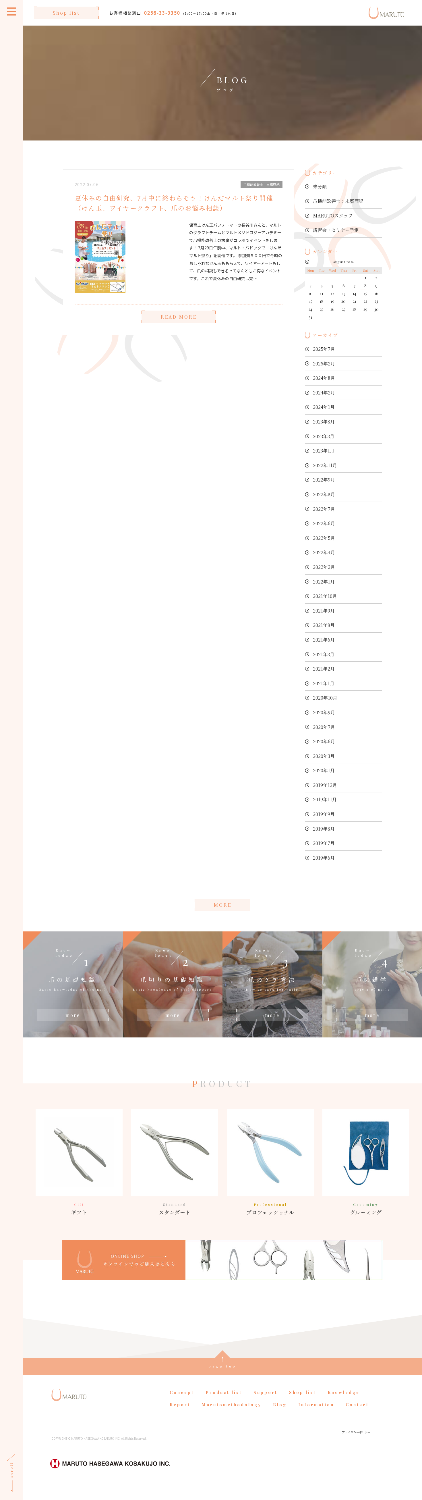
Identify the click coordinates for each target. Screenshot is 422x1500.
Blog (280, 1404)
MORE (222, 905)
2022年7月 (324, 509)
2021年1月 (323, 683)
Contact (357, 1404)
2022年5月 (324, 538)
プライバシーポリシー (356, 1432)
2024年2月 (324, 392)
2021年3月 (323, 654)
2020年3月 (324, 756)
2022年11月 (325, 465)
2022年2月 (324, 567)
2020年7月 (324, 727)
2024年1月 (324, 407)
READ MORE (178, 316)
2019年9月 (324, 814)
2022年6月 (324, 523)
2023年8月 (324, 421)
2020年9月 (324, 712)
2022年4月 (324, 552)
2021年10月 (325, 596)
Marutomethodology (232, 1404)
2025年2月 (324, 363)
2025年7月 (324, 349)
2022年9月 (324, 479)
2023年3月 (323, 436)
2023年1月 (323, 450)
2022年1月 (324, 581)
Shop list (66, 12)
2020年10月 (325, 697)
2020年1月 (324, 770)
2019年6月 (324, 857)
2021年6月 (324, 639)
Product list (224, 1392)
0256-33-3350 (162, 12)
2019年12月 (325, 785)
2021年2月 (324, 668)
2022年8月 (324, 494)
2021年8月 (324, 625)
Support (265, 1392)
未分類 (320, 186)
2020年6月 (324, 741)
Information (316, 1404)
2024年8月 (324, 378)
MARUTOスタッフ (333, 215)
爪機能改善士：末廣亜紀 (338, 201)
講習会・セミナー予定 (336, 230)
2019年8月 (324, 828)
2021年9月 (324, 610)
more (72, 1015)
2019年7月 (324, 843)
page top (223, 1366)
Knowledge (344, 1392)
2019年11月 (325, 799)
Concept (182, 1392)
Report (180, 1404)
